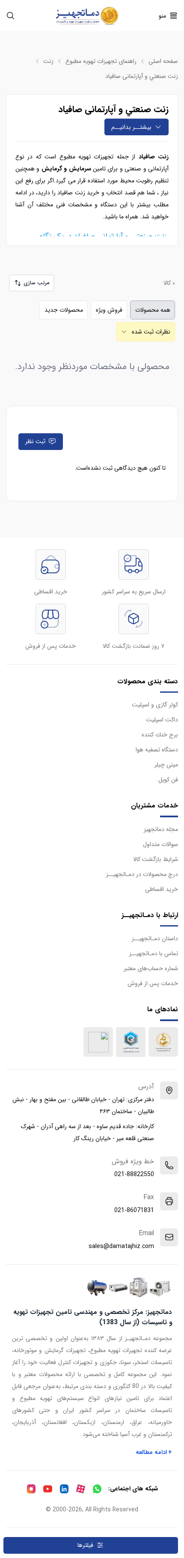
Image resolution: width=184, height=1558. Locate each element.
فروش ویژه (109, 310)
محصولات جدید (64, 310)
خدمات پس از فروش (153, 983)
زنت (48, 61)
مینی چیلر (166, 764)
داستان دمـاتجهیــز (155, 938)
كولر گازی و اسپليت (155, 704)
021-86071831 (134, 1210)
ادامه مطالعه (154, 1452)
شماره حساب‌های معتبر (151, 968)
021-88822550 (134, 1174)
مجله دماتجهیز (161, 829)
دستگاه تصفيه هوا (157, 749)
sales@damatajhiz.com (121, 1246)
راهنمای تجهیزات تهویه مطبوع (101, 61)
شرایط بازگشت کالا (155, 859)
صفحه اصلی (163, 61)
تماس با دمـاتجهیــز (153, 953)
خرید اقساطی (161, 889)
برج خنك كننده (160, 734)
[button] (31, 283)
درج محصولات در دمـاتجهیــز (142, 874)
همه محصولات (152, 310)
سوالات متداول (160, 844)
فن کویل (168, 779)
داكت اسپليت (162, 719)
